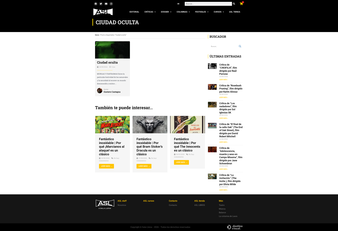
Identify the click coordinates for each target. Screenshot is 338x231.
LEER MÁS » (223, 80)
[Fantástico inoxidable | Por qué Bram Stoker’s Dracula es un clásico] (150, 124)
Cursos (217, 12)
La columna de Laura (228, 216)
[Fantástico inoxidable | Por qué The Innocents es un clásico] (187, 124)
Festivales (200, 12)
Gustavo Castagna (112, 91)
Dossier (165, 12)
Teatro (222, 205)
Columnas (182, 12)
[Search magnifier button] (240, 46)
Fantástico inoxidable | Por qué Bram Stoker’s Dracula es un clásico (150, 146)
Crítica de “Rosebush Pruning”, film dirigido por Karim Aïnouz (230, 88)
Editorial (134, 12)
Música (222, 209)
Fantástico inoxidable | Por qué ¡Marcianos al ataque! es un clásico (111, 146)
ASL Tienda (234, 12)
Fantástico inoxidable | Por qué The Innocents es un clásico (187, 144)
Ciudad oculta (107, 62)
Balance (222, 212)
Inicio (97, 35)
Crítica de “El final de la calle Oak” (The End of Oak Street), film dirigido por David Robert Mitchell (231, 130)
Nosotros (122, 205)
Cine (113, 67)
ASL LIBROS (199, 205)
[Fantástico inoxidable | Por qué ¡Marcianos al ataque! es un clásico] (112, 124)
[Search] (234, 4)
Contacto (173, 205)
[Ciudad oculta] (112, 50)
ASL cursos (148, 201)
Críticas (148, 12)
